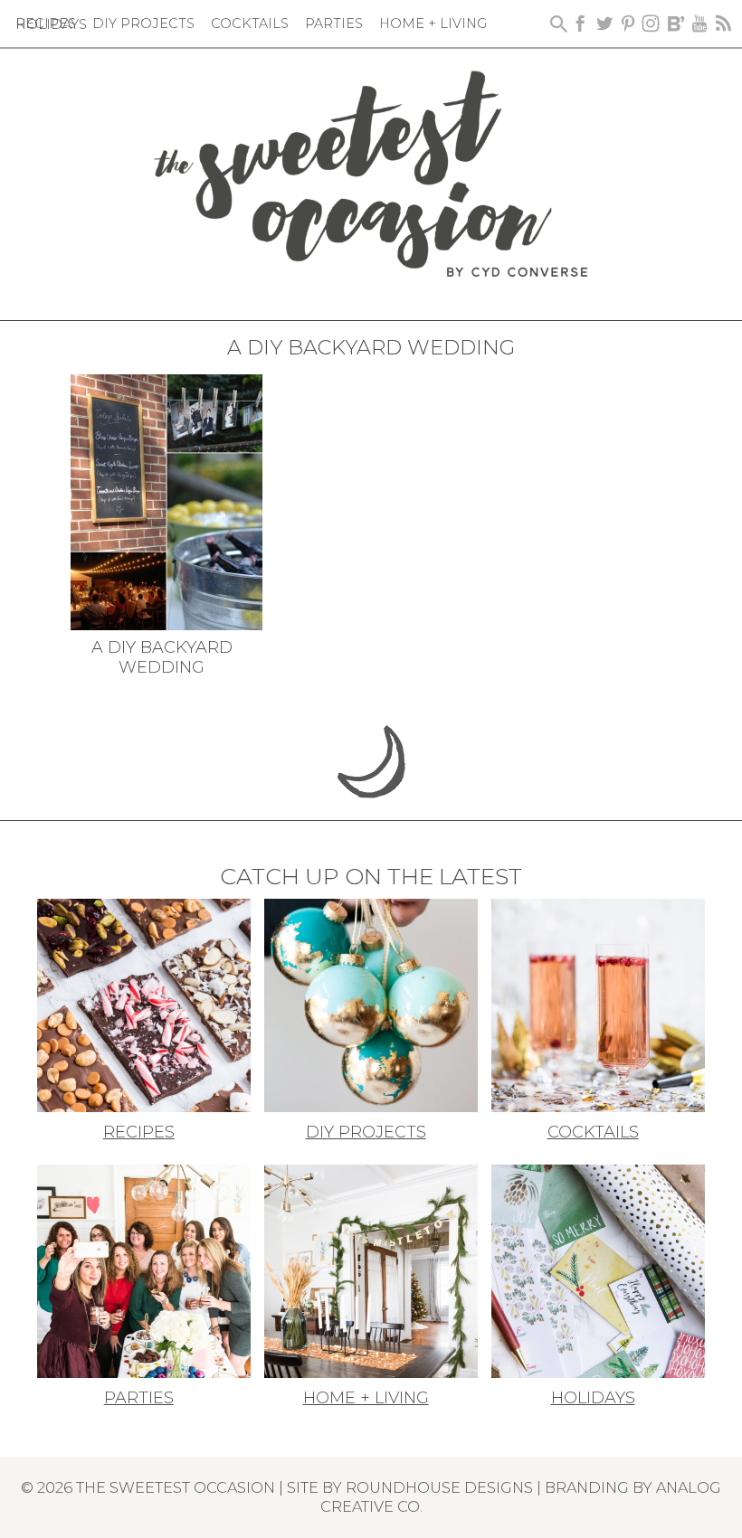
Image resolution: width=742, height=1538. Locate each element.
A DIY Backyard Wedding (162, 657)
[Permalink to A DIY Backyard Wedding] (167, 501)
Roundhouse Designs (439, 1487)
